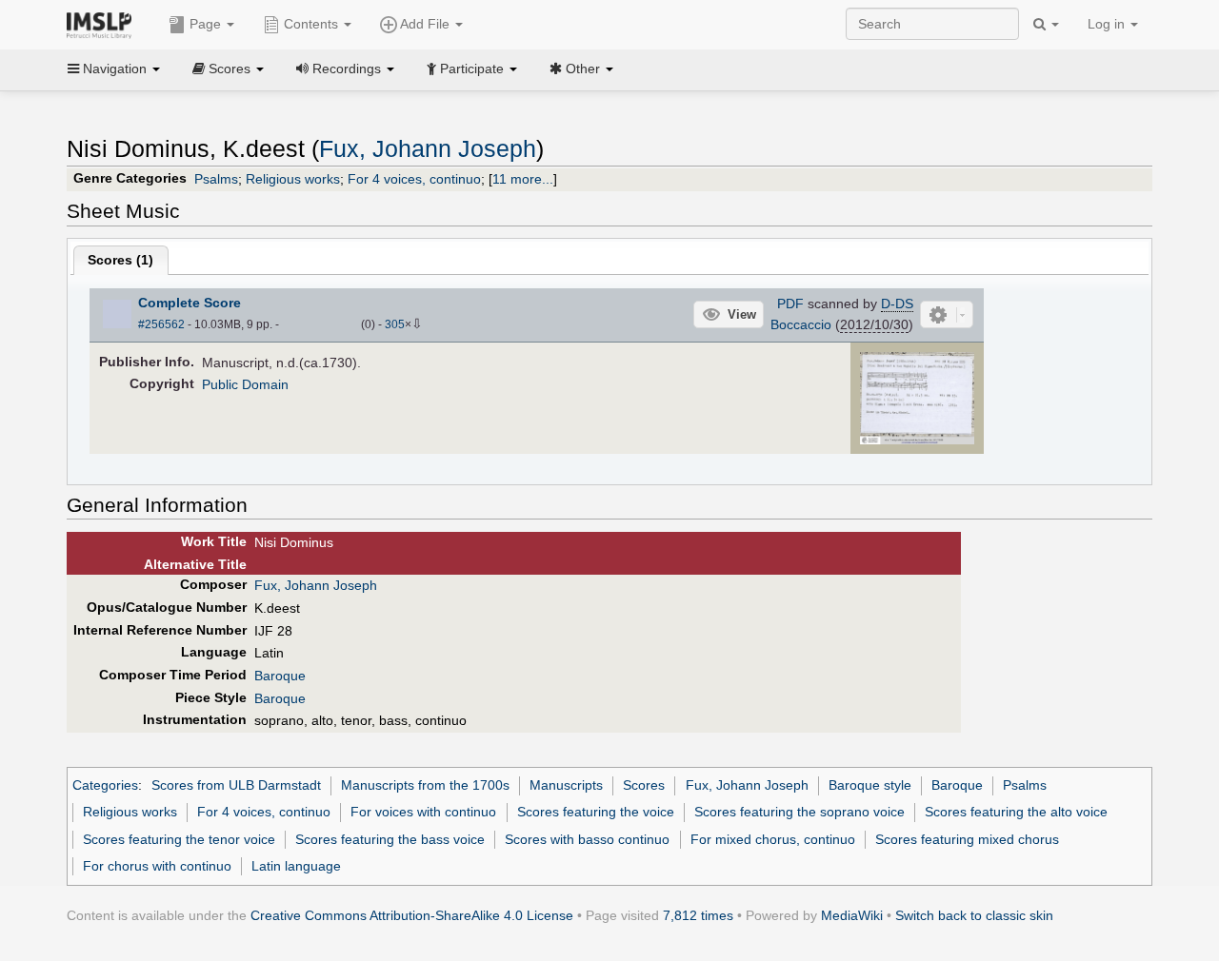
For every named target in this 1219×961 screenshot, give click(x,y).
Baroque (280, 675)
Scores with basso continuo (587, 839)
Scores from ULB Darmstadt (236, 785)
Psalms (216, 178)
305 (395, 324)
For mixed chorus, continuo (772, 839)
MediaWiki (852, 915)
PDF (790, 303)
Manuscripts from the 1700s (425, 785)
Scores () (120, 259)
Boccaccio (800, 324)
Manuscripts (566, 785)
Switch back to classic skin (974, 915)
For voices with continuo (423, 811)
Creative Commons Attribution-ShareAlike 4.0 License (411, 915)
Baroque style (870, 785)
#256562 (161, 324)
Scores (644, 785)
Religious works (293, 178)
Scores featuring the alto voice (1016, 811)
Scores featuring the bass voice (390, 839)
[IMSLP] (103, 24)
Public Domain (245, 384)
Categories (105, 785)
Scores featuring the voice (595, 811)
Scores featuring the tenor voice (179, 839)
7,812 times (698, 915)
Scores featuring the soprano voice (799, 811)
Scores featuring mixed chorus (967, 839)
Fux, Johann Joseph (427, 149)
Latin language (296, 865)
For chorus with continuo (157, 865)
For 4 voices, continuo (414, 178)
